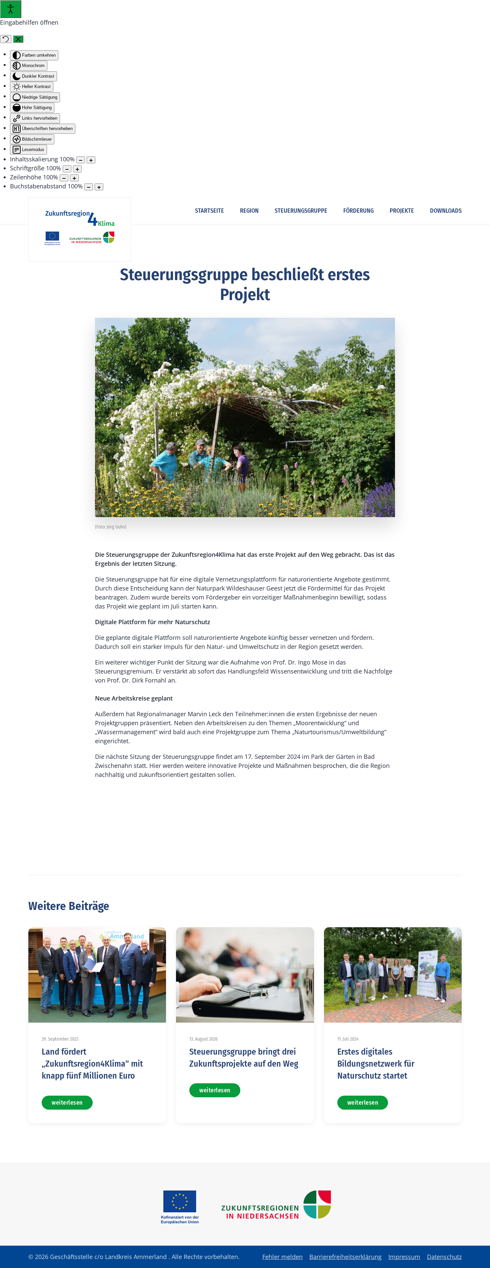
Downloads (446, 210)
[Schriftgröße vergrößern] (77, 168)
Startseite (209, 210)
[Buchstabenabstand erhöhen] (99, 186)
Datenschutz (444, 1257)
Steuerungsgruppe (301, 210)
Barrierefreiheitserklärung (345, 1257)
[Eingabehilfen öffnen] (10, 9)
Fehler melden (282, 1257)
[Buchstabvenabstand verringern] (88, 186)
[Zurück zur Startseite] (79, 229)
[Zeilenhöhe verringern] (64, 177)
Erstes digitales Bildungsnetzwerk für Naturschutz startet (375, 1064)
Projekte (402, 210)
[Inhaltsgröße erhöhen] (91, 159)
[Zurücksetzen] (5, 39)
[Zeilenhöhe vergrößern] (74, 177)
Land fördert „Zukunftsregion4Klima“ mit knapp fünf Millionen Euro (92, 1064)
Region (249, 210)
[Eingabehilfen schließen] (18, 39)
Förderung (358, 210)
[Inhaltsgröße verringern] (80, 159)
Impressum (404, 1257)
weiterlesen (67, 1102)
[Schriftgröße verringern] (67, 168)
